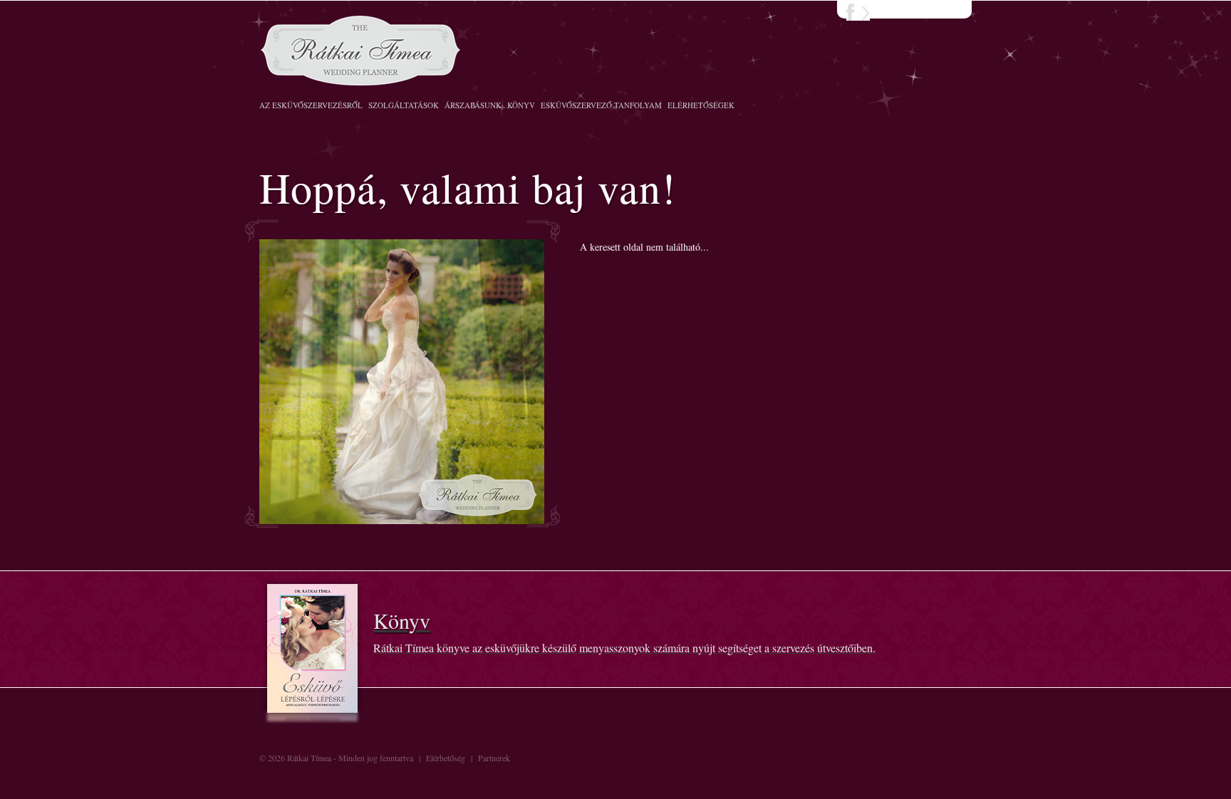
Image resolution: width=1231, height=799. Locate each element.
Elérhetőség (445, 757)
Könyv (521, 105)
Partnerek (494, 757)
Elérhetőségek (701, 105)
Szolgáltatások (403, 105)
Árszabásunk (473, 105)
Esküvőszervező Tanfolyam (601, 105)
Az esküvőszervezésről (311, 105)
